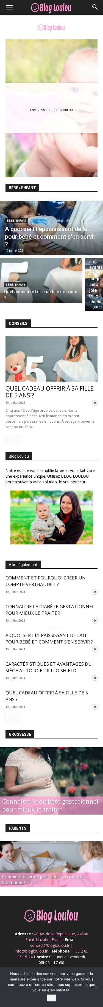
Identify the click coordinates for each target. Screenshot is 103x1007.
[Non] (96, 987)
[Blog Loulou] (51, 27)
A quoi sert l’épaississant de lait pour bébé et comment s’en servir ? (49, 638)
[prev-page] (8, 440)
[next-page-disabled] (17, 440)
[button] (9, 7)
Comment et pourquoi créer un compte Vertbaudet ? (45, 581)
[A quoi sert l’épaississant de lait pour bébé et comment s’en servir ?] (51, 228)
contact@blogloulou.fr (49, 945)
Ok (51, 998)
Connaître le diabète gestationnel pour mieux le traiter (49, 609)
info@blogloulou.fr (31, 951)
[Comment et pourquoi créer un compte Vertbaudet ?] (51, 873)
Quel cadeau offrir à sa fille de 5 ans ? (49, 392)
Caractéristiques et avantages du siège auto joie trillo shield (48, 667)
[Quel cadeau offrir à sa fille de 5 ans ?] (41, 280)
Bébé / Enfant (16, 220)
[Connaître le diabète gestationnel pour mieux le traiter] (51, 781)
